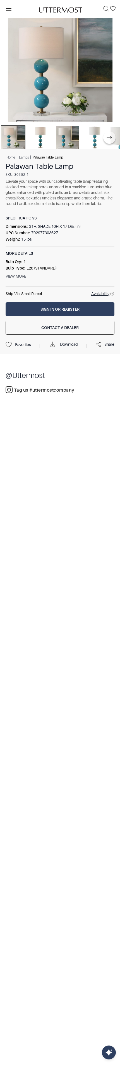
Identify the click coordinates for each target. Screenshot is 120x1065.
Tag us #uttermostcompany (44, 390)
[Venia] (60, 8)
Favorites (23, 344)
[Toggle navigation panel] (8, 8)
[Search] (106, 8)
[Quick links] (109, 1052)
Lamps (24, 157)
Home (10, 157)
